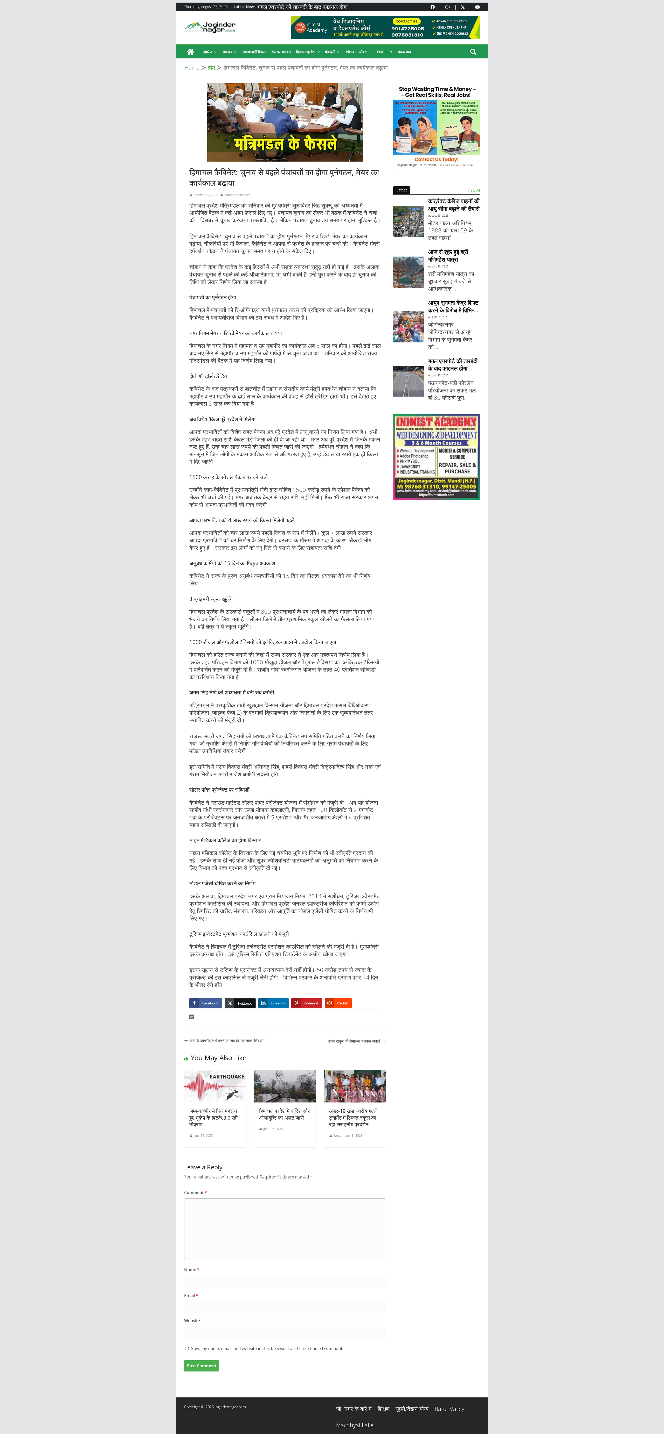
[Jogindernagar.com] (190, 52)
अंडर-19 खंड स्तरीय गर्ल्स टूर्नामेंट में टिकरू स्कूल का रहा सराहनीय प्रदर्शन (353, 1117)
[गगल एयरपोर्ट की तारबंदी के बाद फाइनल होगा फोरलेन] (408, 381)
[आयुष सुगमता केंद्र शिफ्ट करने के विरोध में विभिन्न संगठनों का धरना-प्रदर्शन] (408, 326)
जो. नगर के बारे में (353, 1408)
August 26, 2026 (438, 215)
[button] (214, 52)
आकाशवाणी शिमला (254, 51)
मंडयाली (330, 51)
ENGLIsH (384, 51)
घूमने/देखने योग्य (412, 1408)
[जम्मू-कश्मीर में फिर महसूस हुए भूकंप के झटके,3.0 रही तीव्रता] (215, 1073)
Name (191, 1269)
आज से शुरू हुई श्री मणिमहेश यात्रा (448, 255)
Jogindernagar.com (230, 1406)
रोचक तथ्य (405, 51)
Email (191, 1295)
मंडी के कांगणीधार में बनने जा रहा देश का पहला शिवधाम (227, 1040)
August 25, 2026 (438, 317)
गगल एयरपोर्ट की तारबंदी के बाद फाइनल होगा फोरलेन (453, 364)
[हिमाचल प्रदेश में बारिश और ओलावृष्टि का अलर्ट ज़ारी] (285, 1073)
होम (191, 1017)
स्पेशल (349, 51)
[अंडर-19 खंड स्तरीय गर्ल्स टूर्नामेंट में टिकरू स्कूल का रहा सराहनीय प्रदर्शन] (355, 1073)
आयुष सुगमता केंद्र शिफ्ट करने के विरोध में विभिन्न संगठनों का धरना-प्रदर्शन (453, 306)
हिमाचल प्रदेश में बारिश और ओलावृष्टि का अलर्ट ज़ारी (284, 1114)
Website (192, 1320)
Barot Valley (449, 1408)
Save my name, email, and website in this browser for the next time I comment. (267, 1348)
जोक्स (362, 51)
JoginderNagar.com (237, 195)
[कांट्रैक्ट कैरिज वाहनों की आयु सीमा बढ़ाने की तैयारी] (408, 221)
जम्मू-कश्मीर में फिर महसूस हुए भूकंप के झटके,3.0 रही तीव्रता (213, 1117)
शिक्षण (383, 1408)
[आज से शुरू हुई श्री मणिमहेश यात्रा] (408, 272)
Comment (195, 1192)
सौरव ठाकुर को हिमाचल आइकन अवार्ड (354, 1041)
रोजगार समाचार (281, 51)
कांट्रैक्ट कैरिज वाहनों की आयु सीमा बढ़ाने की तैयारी (454, 204)
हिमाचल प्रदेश (305, 51)
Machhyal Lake (355, 1425)
